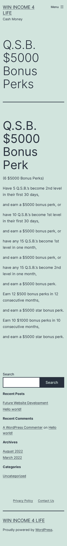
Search (8, 374)
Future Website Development (25, 403)
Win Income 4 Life (24, 520)
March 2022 (12, 457)
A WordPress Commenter (23, 427)
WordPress (43, 530)
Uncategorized (14, 476)
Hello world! (12, 409)
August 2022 (13, 451)
